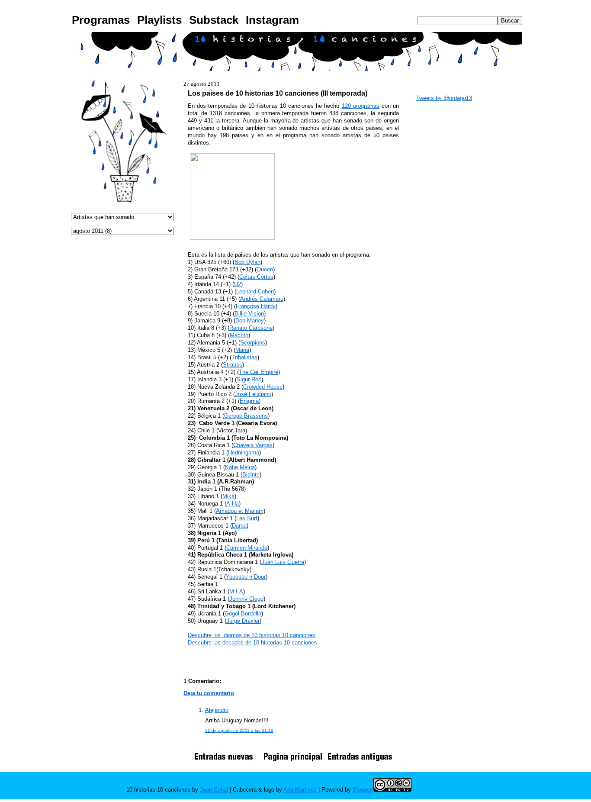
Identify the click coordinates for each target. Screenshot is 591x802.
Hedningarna (243, 452)
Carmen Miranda (246, 547)
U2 (237, 284)
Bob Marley (249, 320)
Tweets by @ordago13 (444, 98)
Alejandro (216, 710)
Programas (101, 19)
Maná (242, 350)
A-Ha (232, 503)
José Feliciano (253, 394)
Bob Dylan (247, 262)
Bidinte (251, 474)
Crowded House (263, 386)
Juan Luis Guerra (282, 562)
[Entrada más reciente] (226, 761)
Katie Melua (240, 467)
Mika (228, 496)
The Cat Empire (258, 372)
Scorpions (252, 342)
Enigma (249, 401)
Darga (239, 525)
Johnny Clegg (246, 599)
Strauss (232, 364)
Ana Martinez (300, 789)
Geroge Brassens (246, 415)
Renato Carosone (251, 328)
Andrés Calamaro (261, 299)
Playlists (159, 19)
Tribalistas (244, 357)
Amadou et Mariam (239, 511)
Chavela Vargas (253, 445)
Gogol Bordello (243, 613)
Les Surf (246, 518)
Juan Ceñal (214, 789)
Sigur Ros (249, 379)
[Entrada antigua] (360, 761)
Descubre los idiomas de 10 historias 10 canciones (251, 635)
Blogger (362, 789)
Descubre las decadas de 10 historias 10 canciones (252, 642)
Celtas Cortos (256, 277)
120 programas (360, 106)
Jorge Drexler (243, 621)
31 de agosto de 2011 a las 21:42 (239, 730)
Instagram (272, 19)
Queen (265, 269)
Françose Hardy (256, 306)
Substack (213, 19)
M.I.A (236, 591)
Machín (239, 335)
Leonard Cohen (255, 291)
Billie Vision (249, 313)
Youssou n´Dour (246, 576)
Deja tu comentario (208, 693)
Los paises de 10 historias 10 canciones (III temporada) (277, 93)
